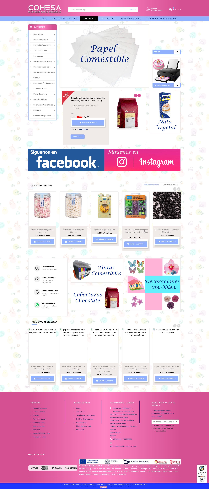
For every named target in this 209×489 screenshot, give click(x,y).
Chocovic (36, 430)
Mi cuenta (80, 430)
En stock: (74, 129)
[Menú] (205, 466)
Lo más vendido (39, 412)
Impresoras (38, 56)
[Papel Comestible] (104, 56)
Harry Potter (38, 34)
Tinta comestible (40, 51)
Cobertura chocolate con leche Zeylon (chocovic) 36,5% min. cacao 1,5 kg (88, 99)
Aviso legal (80, 412)
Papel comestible (40, 40)
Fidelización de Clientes (64, 19)
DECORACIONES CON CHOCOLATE (161, 19)
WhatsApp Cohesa (48, 303)
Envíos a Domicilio (49, 267)
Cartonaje (37, 110)
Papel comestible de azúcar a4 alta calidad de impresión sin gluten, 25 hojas (104, 369)
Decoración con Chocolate (44, 72)
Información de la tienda (122, 403)
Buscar (133, 9)
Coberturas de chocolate (43, 83)
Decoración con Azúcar (42, 61)
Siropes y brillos (40, 89)
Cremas (36, 78)
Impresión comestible (42, 45)
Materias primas (40, 99)
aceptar (103, 487)
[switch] (202, 480)
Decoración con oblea (42, 67)
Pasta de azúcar (40, 94)
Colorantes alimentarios (43, 105)
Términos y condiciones (85, 415)
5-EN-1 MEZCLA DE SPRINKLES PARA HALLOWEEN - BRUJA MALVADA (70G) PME (136, 232)
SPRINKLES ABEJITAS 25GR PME (104, 230)
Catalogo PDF (108, 19)
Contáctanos (81, 423)
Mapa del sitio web (83, 426)
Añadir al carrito (88, 123)
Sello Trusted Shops (130, 19)
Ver (177, 52)
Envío (44, 19)
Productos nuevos (40, 408)
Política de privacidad (84, 419)
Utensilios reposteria (42, 116)
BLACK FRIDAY (89, 19)
